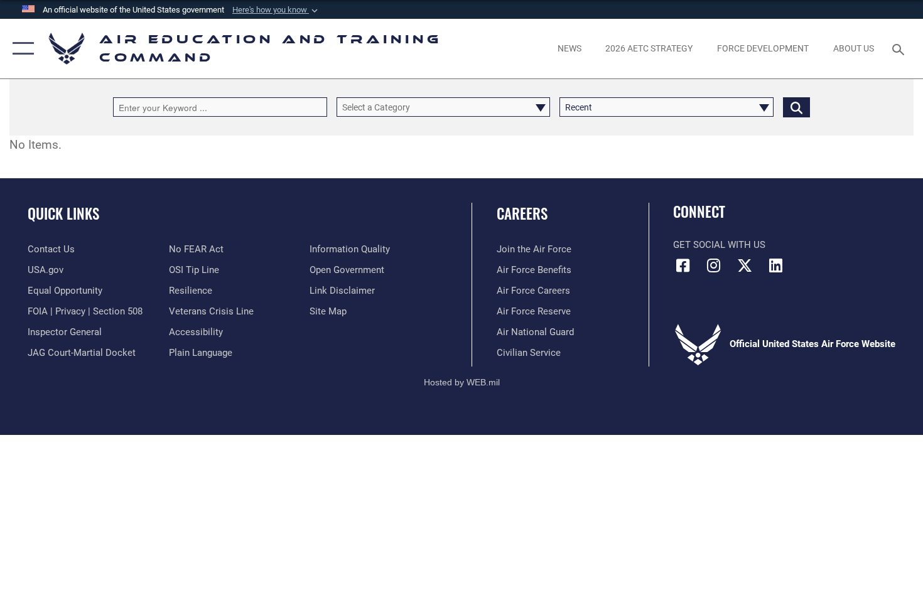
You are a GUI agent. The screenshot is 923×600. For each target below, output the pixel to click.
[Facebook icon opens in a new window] (682, 265)
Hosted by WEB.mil (462, 382)
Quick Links (63, 213)
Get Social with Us (719, 244)
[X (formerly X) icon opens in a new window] (744, 265)
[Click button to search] (796, 107)
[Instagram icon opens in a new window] (713, 265)
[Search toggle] (900, 48)
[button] (276, 10)
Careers (522, 213)
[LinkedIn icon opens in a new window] (775, 265)
